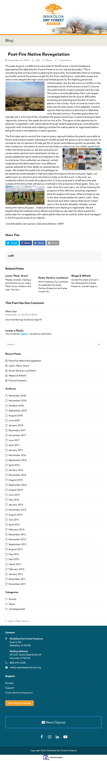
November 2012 (17, 539)
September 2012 (17, 544)
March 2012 (15, 564)
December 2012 (17, 534)
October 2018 (16, 405)
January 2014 (16, 505)
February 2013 (16, 529)
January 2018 (16, 425)
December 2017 (17, 430)
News (49, 60)
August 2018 (16, 415)
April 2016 (14, 465)
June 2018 (14, 420)
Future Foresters (18, 380)
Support (9, 688)
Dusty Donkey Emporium (19, 693)
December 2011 (17, 579)
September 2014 (18, 485)
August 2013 (15, 515)
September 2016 (18, 460)
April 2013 (14, 524)
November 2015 (17, 475)
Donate (9, 683)
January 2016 (16, 470)
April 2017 (14, 445)
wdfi (37, 60)
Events (12, 599)
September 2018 (18, 410)
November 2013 (17, 510)
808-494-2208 (18, 663)
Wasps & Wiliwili (81, 276)
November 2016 (17, 455)
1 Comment (64, 60)
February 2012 (16, 569)
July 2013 (14, 519)
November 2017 (17, 435)
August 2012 (15, 549)
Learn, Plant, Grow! (16, 276)
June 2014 (14, 495)
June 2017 (14, 440)
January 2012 (16, 574)
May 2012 (14, 554)
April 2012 (14, 559)
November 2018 (17, 400)
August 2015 (15, 480)
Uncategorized (17, 609)
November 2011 (17, 584)
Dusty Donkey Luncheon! (53, 278)
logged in (25, 334)
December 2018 (17, 395)
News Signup (55, 722)
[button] (53, 31)
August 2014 (16, 490)
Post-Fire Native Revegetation (25, 361)
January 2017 (16, 450)
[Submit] (99, 344)
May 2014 (14, 500)
